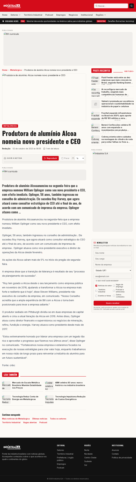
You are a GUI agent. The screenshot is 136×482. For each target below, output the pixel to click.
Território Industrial (33, 15)
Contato (115, 454)
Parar (66, 158)
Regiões (99, 15)
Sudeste (88, 461)
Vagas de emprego (119, 286)
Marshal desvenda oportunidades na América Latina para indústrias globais (49, 21)
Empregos (61, 15)
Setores (14, 15)
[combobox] (111, 6)
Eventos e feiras (104, 296)
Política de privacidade (122, 457)
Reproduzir (52, 158)
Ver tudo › (129, 71)
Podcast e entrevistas (120, 291)
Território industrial (101, 291)
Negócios (73, 15)
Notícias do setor (105, 286)
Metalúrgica (16, 70)
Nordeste (88, 454)
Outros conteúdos (120, 296)
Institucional (87, 15)
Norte (86, 450)
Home (4, 15)
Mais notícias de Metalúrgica (16, 419)
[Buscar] (131, 5)
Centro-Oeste (90, 457)
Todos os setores (58, 419)
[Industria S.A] (112, 191)
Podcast (49, 15)
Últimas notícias (39, 419)
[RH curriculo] (68, 48)
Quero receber (112, 303)
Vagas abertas (30, 422)
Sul (85, 465)
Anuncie (115, 450)
